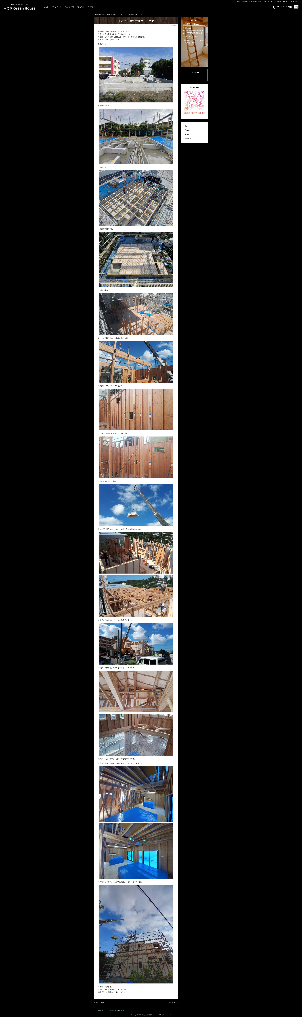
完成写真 (188, 138)
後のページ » (173, 1002)
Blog (121, 14)
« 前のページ (99, 1002)
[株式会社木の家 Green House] (19, 9)
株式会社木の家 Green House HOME (106, 14)
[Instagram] (194, 102)
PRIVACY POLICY (117, 1011)
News (187, 134)
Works (187, 130)
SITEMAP (99, 1011)
